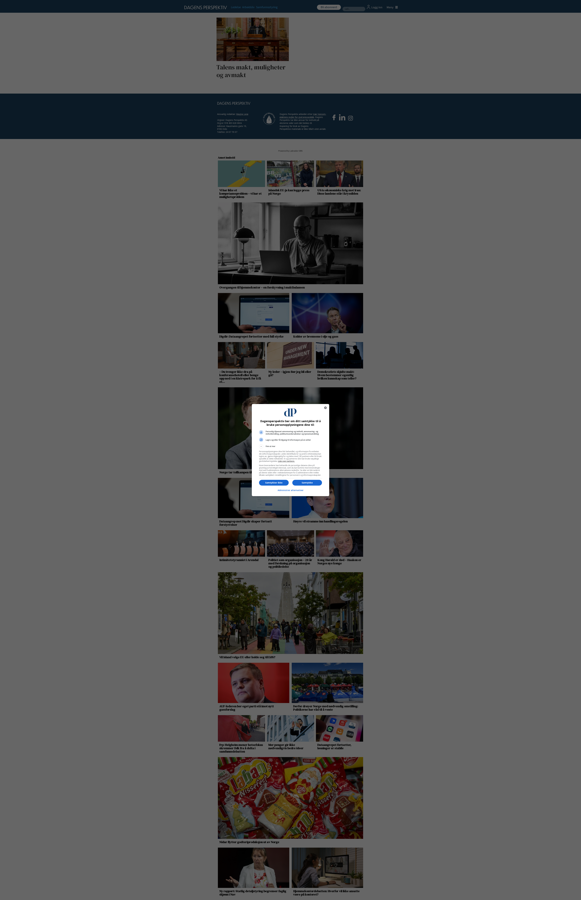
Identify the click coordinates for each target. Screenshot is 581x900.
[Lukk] (325, 408)
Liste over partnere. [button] (286, 461)
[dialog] (290, 450)
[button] (290, 446)
